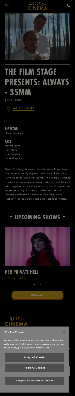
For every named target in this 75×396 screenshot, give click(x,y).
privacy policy (25, 347)
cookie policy (10, 347)
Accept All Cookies (34, 357)
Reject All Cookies (34, 367)
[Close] (64, 332)
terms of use (43, 347)
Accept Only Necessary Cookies (34, 380)
